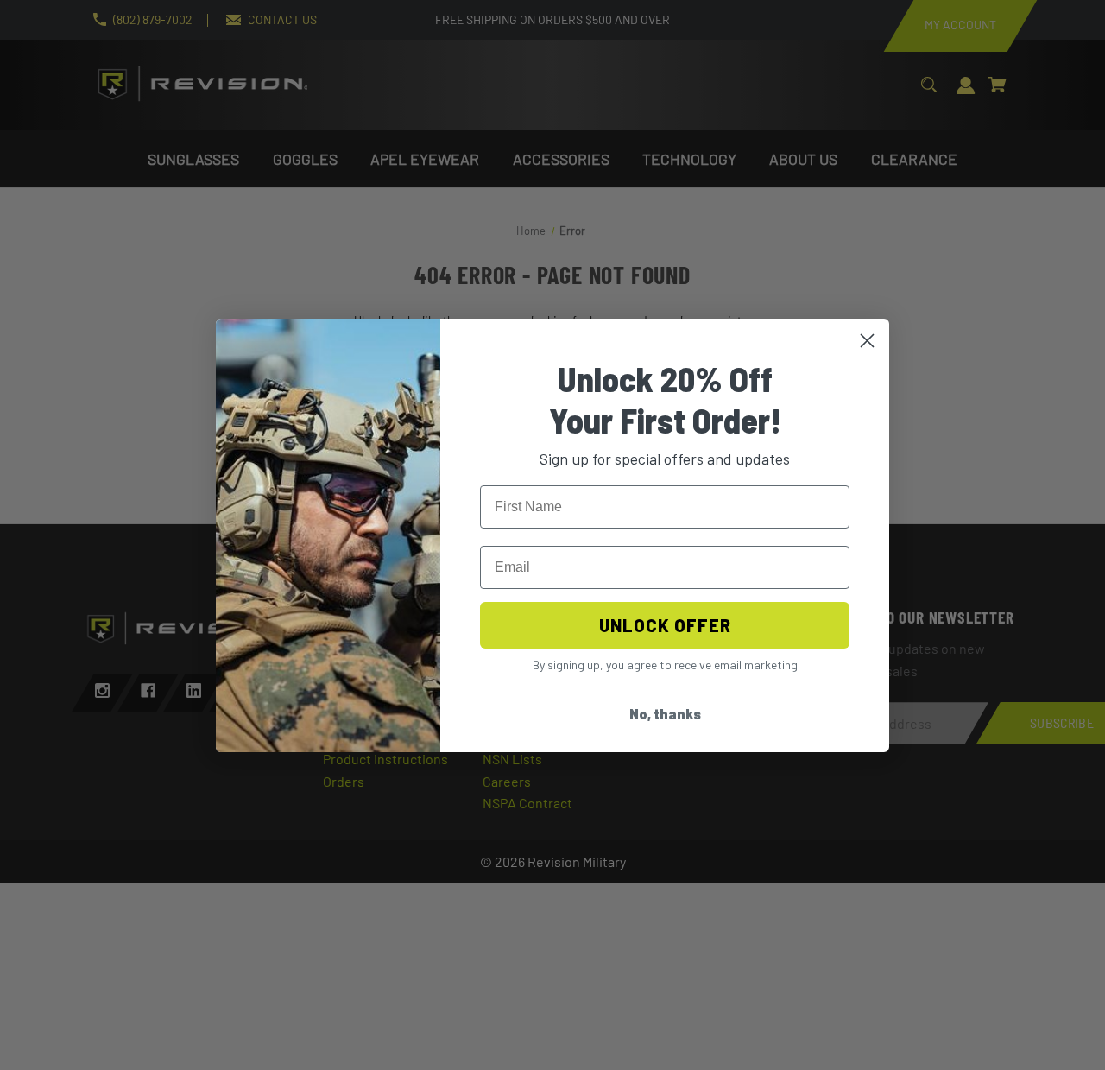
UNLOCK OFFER (665, 625)
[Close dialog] (867, 341)
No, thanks (665, 714)
